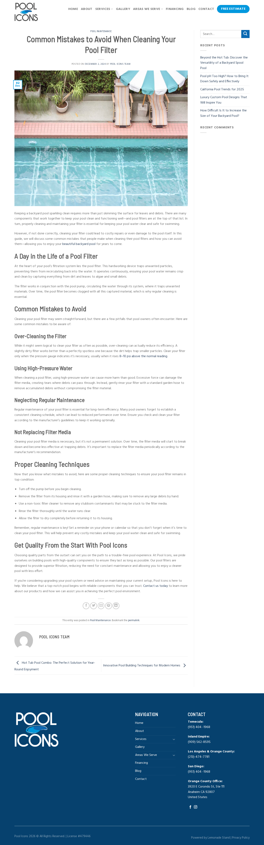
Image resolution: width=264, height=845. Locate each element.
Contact (206, 9)
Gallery (123, 9)
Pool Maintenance (101, 31)
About (86, 9)
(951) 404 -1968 (199, 727)
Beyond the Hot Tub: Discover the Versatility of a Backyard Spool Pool (224, 63)
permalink (133, 620)
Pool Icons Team (120, 64)
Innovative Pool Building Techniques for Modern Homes (142, 665)
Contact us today (155, 586)
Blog (191, 9)
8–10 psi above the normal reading (143, 356)
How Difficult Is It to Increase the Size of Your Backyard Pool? (223, 113)
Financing (175, 9)
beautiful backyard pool (78, 244)
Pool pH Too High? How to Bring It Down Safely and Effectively (224, 79)
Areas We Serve (146, 9)
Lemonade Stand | (220, 837)
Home (73, 9)
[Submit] (245, 34)
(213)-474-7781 (199, 757)
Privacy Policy (241, 837)
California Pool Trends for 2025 (222, 89)
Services (102, 9)
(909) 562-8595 (199, 742)
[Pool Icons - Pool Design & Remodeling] (27, 12)
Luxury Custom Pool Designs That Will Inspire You (223, 100)
